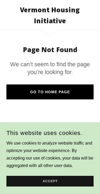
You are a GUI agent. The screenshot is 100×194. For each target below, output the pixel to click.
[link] (50, 15)
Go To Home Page (50, 92)
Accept (50, 181)
